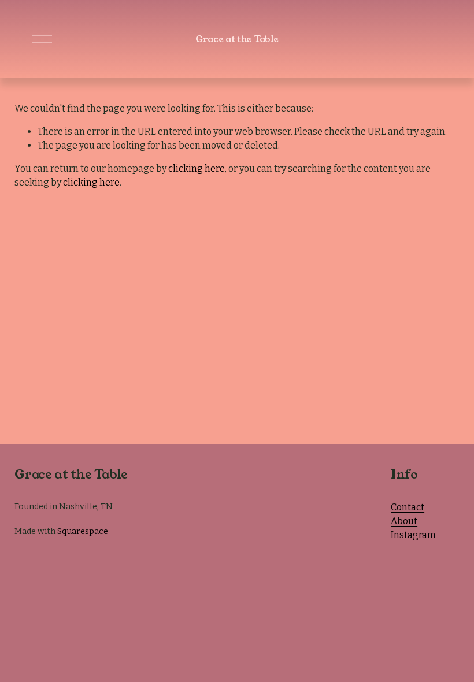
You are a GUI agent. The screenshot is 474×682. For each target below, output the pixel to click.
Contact (407, 507)
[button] (183, 485)
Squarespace (82, 531)
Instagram (413, 534)
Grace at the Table (237, 39)
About (404, 521)
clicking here (196, 168)
